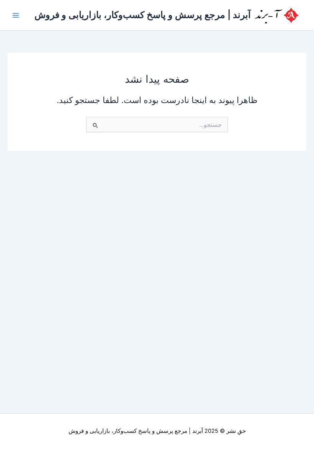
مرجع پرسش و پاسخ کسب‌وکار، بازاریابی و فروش (128, 430)
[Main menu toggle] (16, 15)
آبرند (197, 430)
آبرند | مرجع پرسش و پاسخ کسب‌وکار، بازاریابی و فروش (142, 14)
